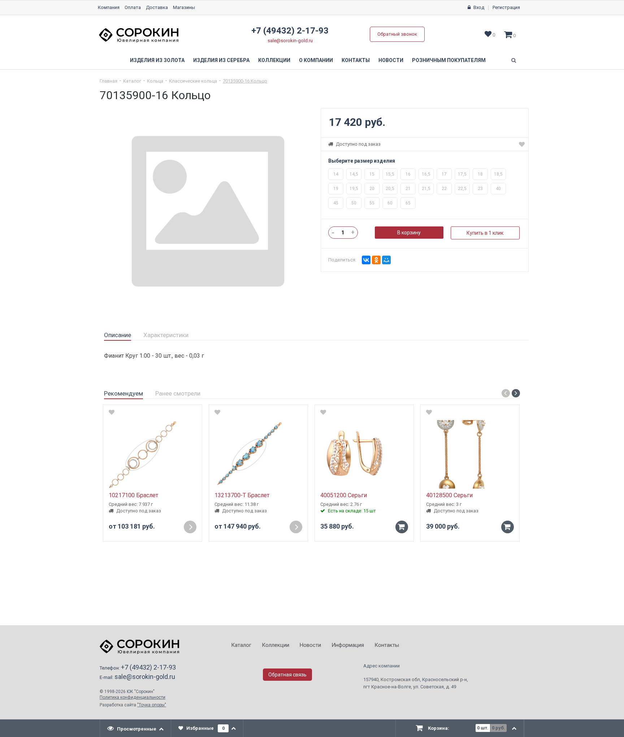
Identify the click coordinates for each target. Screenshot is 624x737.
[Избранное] (522, 144)
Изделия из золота (157, 60)
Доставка (157, 7)
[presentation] (135, 728)
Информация (348, 645)
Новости (390, 60)
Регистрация (506, 7)
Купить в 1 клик (485, 233)
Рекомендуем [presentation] (123, 393)
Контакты (356, 60)
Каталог (132, 81)
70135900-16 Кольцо (245, 81)
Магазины (184, 7)
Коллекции (274, 60)
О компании (316, 60)
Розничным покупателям (449, 60)
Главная (108, 81)
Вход (478, 7)
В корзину (409, 232)
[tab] (117, 335)
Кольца (155, 81)
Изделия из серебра (221, 60)
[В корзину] (401, 527)
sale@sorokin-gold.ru (290, 40)
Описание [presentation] (117, 335)
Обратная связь (287, 675)
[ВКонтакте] (366, 260)
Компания (109, 7)
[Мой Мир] (386, 260)
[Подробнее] (190, 527)
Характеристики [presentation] (165, 335)
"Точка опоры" (151, 704)
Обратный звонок (397, 34)
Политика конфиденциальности (132, 697)
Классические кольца (193, 81)
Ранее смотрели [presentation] (177, 393)
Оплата (133, 7)
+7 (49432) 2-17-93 (290, 31)
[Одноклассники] (376, 260)
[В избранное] (111, 412)
